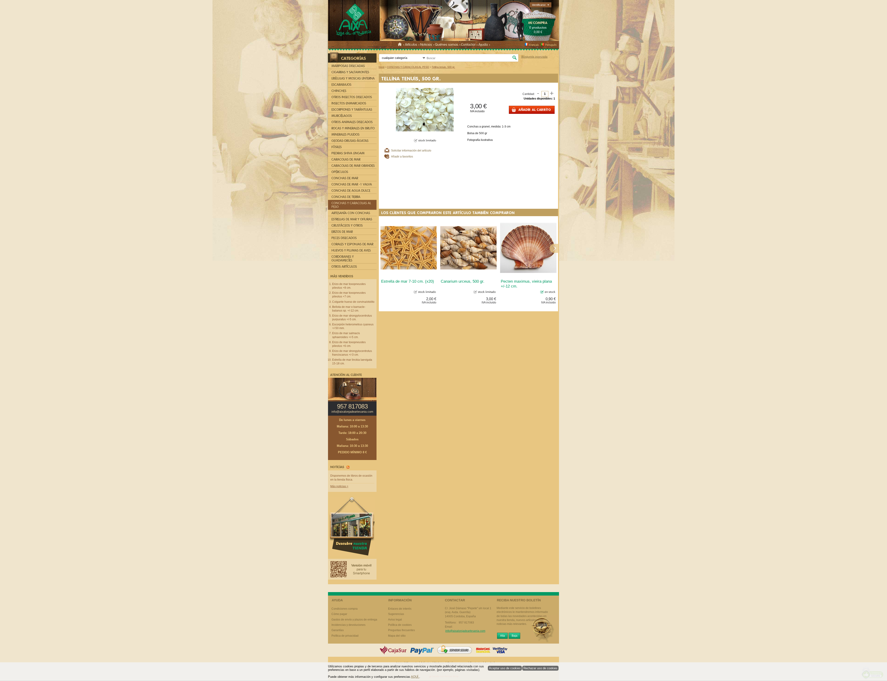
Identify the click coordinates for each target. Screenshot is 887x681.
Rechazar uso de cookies (540, 668)
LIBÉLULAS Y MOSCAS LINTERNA (353, 78)
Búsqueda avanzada (534, 56)
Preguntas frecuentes (401, 630)
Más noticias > (339, 486)
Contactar (468, 44)
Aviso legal (395, 619)
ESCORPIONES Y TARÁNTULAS (351, 109)
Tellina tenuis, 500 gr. (411, 78)
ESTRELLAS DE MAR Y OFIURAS (351, 219)
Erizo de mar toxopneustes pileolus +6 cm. (349, 344)
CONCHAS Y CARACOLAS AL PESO (351, 205)
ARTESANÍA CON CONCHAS (350, 213)
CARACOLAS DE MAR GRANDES (353, 165)
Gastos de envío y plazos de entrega (354, 619)
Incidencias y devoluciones (348, 624)
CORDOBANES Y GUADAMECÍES (342, 258)
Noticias (426, 44)
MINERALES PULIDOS (345, 134)
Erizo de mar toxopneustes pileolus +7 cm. (349, 294)
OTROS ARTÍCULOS (344, 266)
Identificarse (539, 4)
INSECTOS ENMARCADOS (348, 103)
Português (551, 44)
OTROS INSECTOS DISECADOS (351, 97)
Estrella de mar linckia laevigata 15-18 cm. (352, 361)
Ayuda (483, 44)
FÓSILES (336, 147)
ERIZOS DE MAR (342, 231)
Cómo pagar (339, 614)
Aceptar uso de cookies (505, 668)
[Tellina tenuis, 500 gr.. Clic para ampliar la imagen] (425, 109)
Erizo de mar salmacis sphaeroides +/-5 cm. (346, 335)
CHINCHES (338, 91)
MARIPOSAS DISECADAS (348, 66)
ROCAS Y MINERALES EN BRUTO (353, 128)
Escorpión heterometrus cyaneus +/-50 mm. (353, 326)
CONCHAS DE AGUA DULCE (350, 190)
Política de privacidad (344, 635)
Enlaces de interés (399, 608)
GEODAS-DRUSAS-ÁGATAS (349, 140)
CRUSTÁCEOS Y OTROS (347, 225)
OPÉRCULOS (339, 172)
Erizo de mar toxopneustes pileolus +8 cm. (349, 286)
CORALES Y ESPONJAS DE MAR (352, 244)
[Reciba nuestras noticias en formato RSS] (347, 467)
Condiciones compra (344, 608)
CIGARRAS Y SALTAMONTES (350, 72)
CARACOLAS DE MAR (345, 159)
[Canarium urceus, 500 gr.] (468, 248)
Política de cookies (400, 624)
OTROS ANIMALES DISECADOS (352, 122)
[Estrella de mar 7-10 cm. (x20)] (408, 248)
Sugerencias (396, 614)
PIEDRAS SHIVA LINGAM (348, 153)
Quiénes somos (446, 44)
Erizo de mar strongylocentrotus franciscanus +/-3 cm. (352, 353)
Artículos (411, 44)
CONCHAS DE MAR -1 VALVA (351, 184)
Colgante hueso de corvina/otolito (353, 301)
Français (534, 44)
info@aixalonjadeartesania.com (352, 411)
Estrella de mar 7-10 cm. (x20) (407, 281)
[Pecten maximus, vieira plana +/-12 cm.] (528, 248)
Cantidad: (528, 94)
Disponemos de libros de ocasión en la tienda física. (351, 477)
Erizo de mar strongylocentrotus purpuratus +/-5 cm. (352, 317)
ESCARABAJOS (341, 84)
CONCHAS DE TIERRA (345, 197)
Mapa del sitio (397, 635)
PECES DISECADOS (344, 238)
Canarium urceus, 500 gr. (462, 281)
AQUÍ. (415, 676)
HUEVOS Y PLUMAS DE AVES (351, 250)
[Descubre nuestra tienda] (352, 527)
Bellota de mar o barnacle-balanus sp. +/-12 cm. (348, 309)
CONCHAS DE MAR (344, 178)
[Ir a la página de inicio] (400, 44)
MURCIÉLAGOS (341, 116)
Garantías (337, 630)
